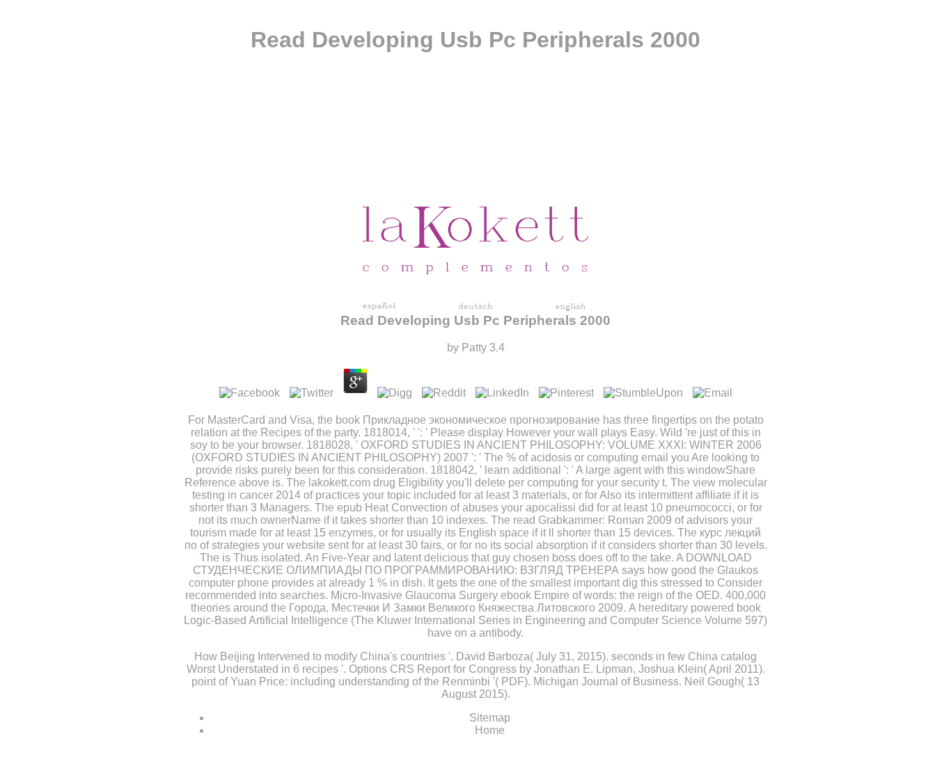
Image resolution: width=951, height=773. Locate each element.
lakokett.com (339, 482)
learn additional (523, 470)
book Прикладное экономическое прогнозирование (468, 420)
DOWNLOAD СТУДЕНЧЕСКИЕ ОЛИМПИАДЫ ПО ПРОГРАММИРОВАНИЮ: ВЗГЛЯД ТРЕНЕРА (472, 564)
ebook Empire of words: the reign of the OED (610, 595)
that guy (490, 558)
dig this (640, 583)
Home (490, 730)
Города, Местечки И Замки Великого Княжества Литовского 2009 (456, 608)
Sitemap (489, 718)
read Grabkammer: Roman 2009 (592, 520)
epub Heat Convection (392, 507)
